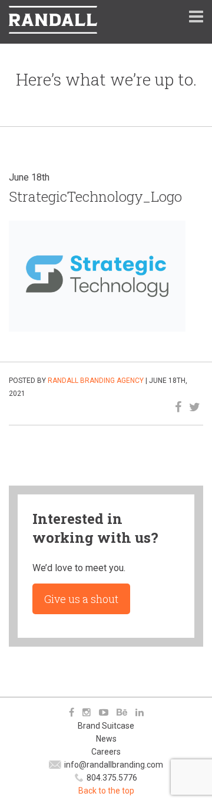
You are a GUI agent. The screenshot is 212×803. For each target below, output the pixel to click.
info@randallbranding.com (113, 764)
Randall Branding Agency (96, 380)
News (106, 738)
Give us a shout (81, 599)
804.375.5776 (112, 777)
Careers (106, 751)
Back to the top (106, 790)
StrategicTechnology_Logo (95, 196)
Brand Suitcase (106, 725)
